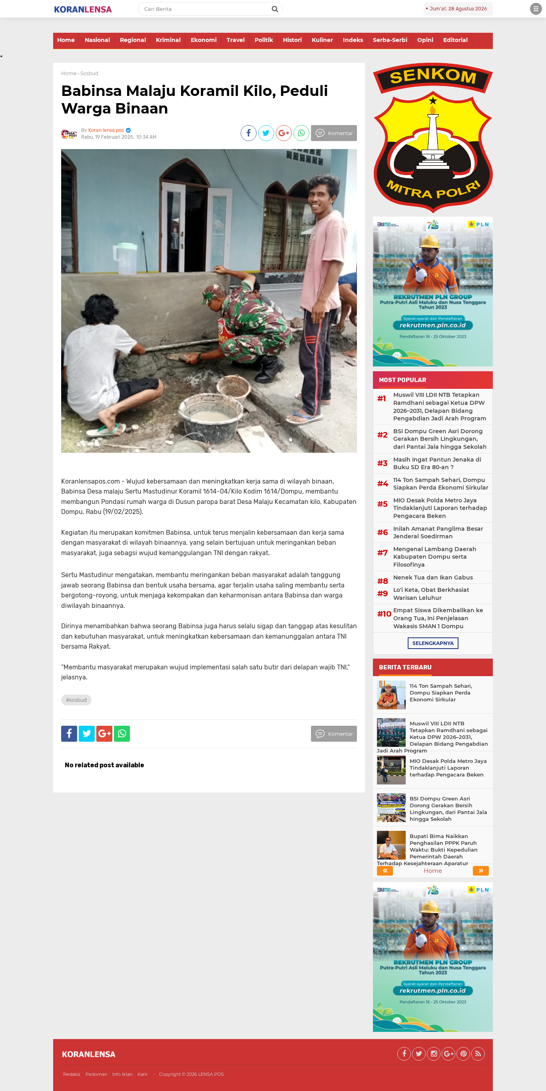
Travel (236, 40)
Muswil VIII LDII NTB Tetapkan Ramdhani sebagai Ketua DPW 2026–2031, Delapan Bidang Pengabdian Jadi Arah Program (439, 406)
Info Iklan (122, 1074)
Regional (133, 40)
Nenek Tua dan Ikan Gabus (433, 577)
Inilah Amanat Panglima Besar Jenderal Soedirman (438, 532)
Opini (425, 40)
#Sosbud (76, 700)
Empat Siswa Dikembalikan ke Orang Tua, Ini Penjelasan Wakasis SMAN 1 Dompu (438, 618)
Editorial (455, 40)
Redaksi (71, 1074)
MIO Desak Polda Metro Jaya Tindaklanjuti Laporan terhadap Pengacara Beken (440, 508)
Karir (142, 1074)
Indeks (353, 40)
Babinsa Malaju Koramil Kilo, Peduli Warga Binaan (194, 99)
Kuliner (322, 40)
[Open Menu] (536, 9)
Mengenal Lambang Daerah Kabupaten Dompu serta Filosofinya (434, 557)
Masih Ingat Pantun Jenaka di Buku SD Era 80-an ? (437, 463)
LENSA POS (211, 1074)
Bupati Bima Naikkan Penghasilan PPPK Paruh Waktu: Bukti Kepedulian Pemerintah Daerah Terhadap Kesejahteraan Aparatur (427, 849)
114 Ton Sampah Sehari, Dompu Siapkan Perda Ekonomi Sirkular (440, 484)
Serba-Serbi (390, 40)
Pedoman (96, 1074)
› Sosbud (88, 73)
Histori (292, 40)
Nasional (97, 40)
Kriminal (168, 40)
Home (66, 40)
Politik (264, 40)
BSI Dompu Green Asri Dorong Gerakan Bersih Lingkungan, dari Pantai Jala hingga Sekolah (440, 439)
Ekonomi (204, 40)
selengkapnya (433, 643)
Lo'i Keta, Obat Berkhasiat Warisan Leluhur (431, 593)
